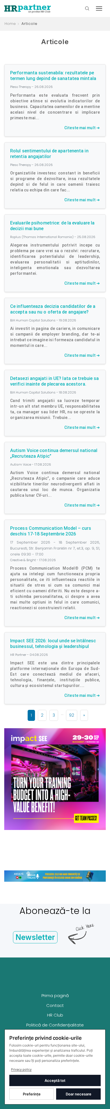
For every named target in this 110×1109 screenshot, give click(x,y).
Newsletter (35, 937)
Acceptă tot (55, 1080)
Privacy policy (21, 1069)
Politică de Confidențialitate (55, 1025)
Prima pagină (55, 995)
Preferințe (32, 1094)
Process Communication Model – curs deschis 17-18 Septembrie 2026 (50, 531)
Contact (55, 1005)
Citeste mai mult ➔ (82, 128)
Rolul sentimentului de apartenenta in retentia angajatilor (49, 153)
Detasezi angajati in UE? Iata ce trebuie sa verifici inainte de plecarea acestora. (54, 381)
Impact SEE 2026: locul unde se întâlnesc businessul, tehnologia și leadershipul (53, 643)
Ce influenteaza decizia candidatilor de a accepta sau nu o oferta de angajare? (52, 309)
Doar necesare (78, 1094)
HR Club (55, 1015)
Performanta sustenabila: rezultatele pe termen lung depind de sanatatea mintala (53, 75)
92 (71, 715)
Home (10, 23)
